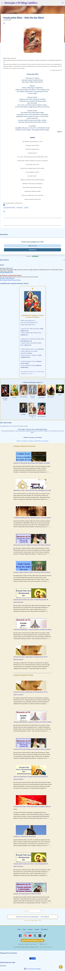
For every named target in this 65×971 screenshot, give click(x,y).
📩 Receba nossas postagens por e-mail (32, 940)
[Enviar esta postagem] (4, 205)
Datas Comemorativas (9, 207)
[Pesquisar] (40, 3)
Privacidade (44, 929)
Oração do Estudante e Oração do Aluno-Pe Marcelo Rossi (32, 629)
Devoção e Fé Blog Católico (20, 2)
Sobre (24, 929)
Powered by (28, 256)
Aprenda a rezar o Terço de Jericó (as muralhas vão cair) (32, 490)
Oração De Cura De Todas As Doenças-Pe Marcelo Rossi (31, 545)
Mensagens (19, 207)
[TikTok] (44, 935)
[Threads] (40, 935)
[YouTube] (30, 935)
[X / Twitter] (35, 935)
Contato (37, 929)
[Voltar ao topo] (61, 967)
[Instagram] (25, 935)
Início (19, 929)
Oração (26, 207)
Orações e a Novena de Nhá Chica (24, 836)
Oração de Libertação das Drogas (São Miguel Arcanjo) (31, 463)
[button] (4, 23)
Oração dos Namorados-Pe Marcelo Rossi (27, 894)
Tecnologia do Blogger (33, 969)
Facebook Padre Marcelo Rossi (11, 280)
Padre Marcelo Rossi (8, 278)
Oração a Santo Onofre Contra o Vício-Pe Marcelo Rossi (31, 572)
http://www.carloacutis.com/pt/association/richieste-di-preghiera (32, 441)
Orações (30, 929)
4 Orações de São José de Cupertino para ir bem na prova (32, 517)
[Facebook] (20, 935)
